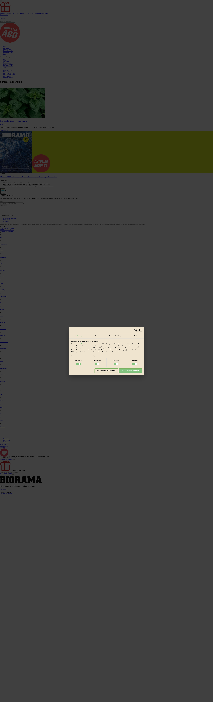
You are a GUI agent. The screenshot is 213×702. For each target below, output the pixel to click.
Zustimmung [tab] (78, 336)
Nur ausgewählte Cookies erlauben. (106, 370)
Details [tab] (97, 336)
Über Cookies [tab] (135, 336)
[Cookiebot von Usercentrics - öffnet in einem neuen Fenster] (135, 330)
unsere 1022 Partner (82, 344)
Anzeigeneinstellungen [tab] (116, 336)
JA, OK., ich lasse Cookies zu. (130, 370)
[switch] (97, 364)
